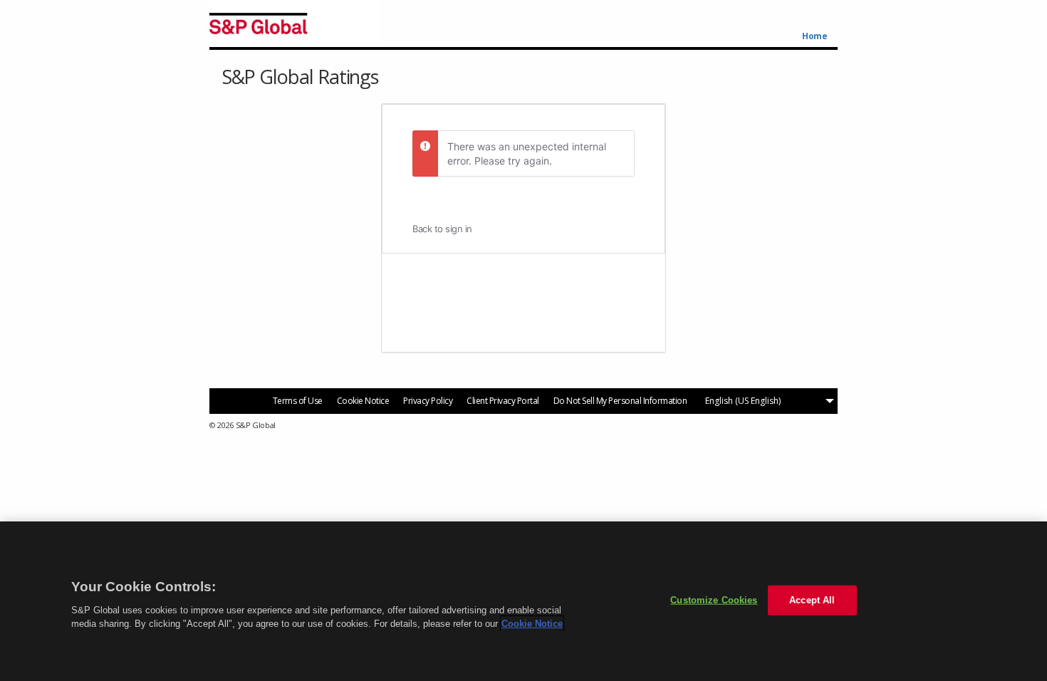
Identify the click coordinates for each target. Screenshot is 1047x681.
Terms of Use (298, 401)
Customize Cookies (713, 600)
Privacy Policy (427, 401)
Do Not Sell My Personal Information (620, 401)
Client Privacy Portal (503, 401)
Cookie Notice (363, 401)
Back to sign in (442, 228)
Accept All (812, 600)
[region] (523, 601)
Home (814, 36)
